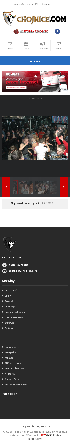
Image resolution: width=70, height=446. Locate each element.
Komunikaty (12, 346)
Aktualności (11, 290)
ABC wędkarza (13, 363)
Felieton (9, 328)
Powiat (9, 301)
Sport (8, 295)
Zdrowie (9, 322)
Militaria (10, 373)
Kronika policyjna (15, 312)
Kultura (9, 357)
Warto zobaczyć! (14, 368)
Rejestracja (43, 426)
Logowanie (28, 426)
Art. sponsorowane (16, 384)
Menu (37, 61)
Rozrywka (10, 352)
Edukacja (10, 306)
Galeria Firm (12, 379)
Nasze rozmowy (14, 317)
